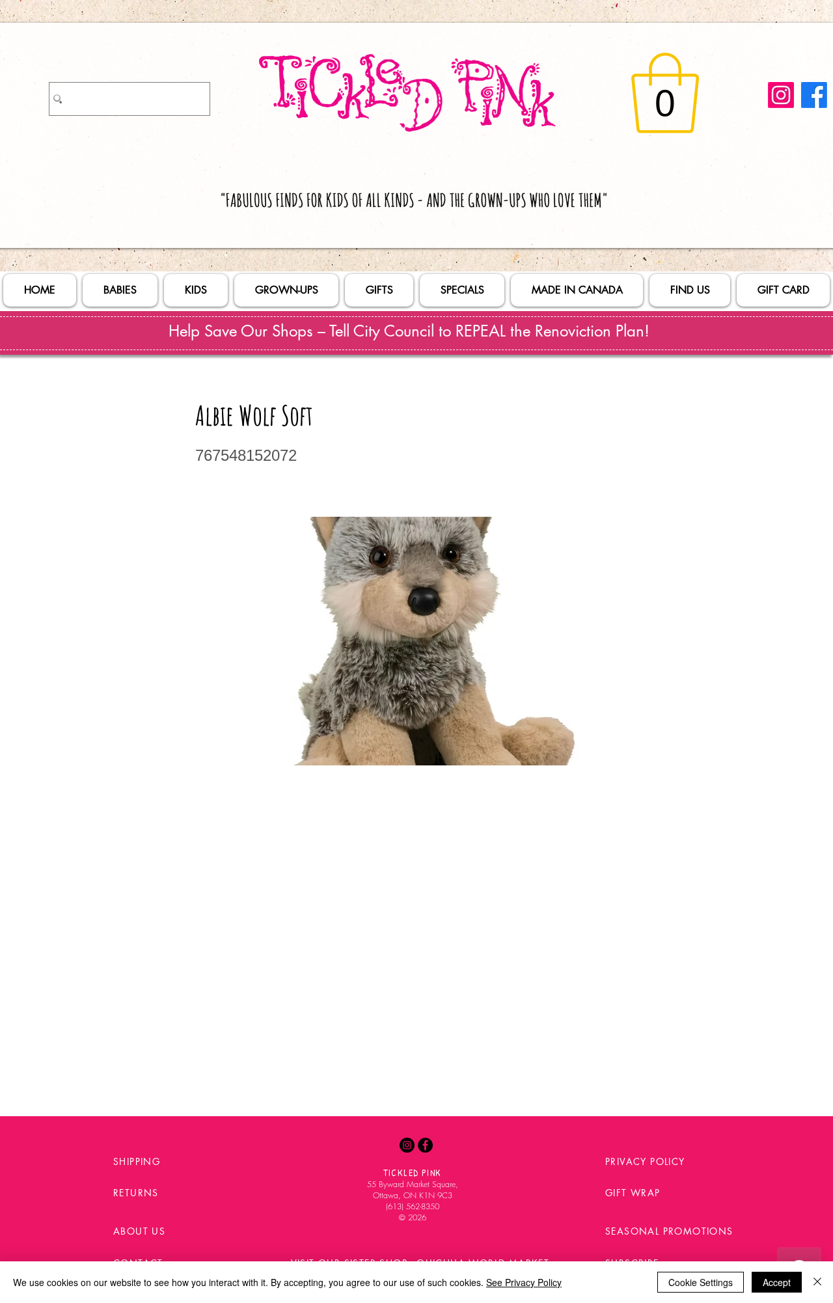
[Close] (817, 1282)
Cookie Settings (700, 1282)
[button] (665, 93)
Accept (777, 1282)
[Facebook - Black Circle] (425, 1145)
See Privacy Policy (524, 1282)
